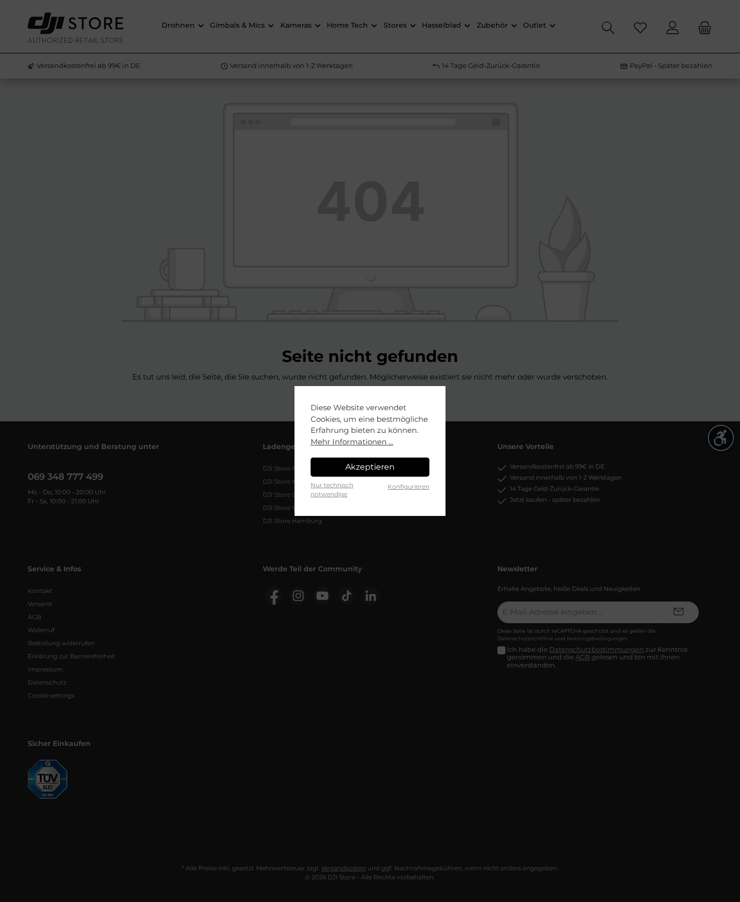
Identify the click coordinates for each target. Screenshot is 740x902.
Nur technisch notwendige (332, 489)
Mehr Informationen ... (352, 441)
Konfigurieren (408, 486)
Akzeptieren (370, 467)
